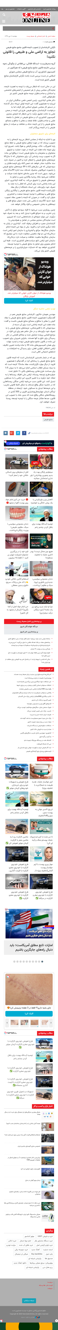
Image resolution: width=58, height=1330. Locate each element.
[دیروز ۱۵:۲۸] (47, 1138)
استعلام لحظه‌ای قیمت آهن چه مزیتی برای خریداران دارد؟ (22, 1135)
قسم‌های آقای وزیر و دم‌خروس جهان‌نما (39, 704)
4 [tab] (33, 961)
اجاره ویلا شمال (25, 1241)
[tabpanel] (29, 931)
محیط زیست (30, 36)
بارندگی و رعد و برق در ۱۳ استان (40, 649)
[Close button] (56, 1320)
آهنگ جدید (35, 1249)
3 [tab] (36, 961)
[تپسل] (5, 254)
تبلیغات (50, 1288)
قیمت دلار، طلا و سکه (46, 1285)
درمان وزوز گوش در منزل (32, 1180)
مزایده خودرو (11, 1245)
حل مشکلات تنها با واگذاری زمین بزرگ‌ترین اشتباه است (34, 682)
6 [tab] (26, 961)
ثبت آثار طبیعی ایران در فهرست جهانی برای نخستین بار (34, 748)
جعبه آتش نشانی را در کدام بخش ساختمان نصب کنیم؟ (23, 1123)
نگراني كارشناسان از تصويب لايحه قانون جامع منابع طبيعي (30, 47)
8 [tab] (20, 961)
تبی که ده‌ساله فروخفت (44, 744)
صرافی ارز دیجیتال (21, 1254)
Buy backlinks (36, 1254)
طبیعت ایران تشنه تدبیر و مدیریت (40, 715)
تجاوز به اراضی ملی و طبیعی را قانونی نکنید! (29, 54)
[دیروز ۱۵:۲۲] (47, 1161)
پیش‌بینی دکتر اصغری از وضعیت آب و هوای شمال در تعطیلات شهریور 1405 (24, 1158)
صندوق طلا (49, 1258)
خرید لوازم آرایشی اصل (44, 1245)
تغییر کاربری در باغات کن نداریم (41, 700)
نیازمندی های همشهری (34, 9)
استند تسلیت (48, 1249)
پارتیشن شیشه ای (34, 1258)
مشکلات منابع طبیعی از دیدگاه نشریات (39, 725)
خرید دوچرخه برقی (21, 1249)
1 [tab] (42, 961)
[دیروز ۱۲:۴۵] (47, 1172)
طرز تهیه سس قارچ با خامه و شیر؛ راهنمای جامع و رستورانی (24, 1193)
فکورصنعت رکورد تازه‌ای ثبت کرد (30, 1169)
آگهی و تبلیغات (21, 9)
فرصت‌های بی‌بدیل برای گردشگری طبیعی (38, 751)
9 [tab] (17, 961)
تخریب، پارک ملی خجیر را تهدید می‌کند (39, 711)
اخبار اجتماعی (41, 36)
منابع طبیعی (48, 419)
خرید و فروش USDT (45, 1236)
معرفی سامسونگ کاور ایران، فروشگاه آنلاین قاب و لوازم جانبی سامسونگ (23, 1215)
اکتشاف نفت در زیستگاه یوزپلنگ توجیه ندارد (37, 740)
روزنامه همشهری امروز (49, 9)
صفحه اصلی (51, 36)
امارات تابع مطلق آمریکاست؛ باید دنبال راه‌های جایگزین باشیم (31, 947)
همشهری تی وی (10, 9)
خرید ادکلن (12, 1241)
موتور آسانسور (29, 1236)
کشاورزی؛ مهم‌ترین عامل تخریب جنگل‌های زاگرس (35, 733)
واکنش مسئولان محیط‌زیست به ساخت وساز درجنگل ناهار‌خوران (31, 693)
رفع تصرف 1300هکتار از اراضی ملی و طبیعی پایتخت (35, 689)
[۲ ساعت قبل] (29, 923)
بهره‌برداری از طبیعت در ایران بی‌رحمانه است (38, 678)
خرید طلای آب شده (26, 1245)
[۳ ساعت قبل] (47, 1115)
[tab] (29, 621)
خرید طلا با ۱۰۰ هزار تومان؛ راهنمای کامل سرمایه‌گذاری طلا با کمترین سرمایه (22, 1204)
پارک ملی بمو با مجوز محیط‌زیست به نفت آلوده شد (35, 718)
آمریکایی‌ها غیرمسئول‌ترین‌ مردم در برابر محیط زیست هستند (32, 674)
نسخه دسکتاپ (29, 1300)
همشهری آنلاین (36, 18)
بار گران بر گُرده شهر (45, 737)
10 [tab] (14, 961)
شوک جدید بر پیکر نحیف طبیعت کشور (39, 722)
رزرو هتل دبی (48, 1267)
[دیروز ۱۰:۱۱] (47, 1183)
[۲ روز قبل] (47, 1195)
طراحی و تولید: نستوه (28, 1317)
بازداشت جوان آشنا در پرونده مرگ (39, 28)
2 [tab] (39, 961)
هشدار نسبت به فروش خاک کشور (40, 729)
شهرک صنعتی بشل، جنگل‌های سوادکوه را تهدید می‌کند (34, 707)
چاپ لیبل (49, 1254)
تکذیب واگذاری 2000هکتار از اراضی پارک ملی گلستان (34, 696)
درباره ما (50, 1282)
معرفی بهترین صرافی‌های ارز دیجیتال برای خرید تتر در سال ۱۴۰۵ (22, 1113)
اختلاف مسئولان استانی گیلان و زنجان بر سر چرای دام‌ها (34, 685)
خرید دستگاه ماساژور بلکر (43, 1241)
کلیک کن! (29, 300)
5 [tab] (29, 961)
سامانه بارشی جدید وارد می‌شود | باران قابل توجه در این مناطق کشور (29, 639)
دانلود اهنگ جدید (20, 1263)
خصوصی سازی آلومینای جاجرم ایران (29, 1146)
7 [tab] (23, 961)
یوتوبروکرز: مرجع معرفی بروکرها (41, 1263)
